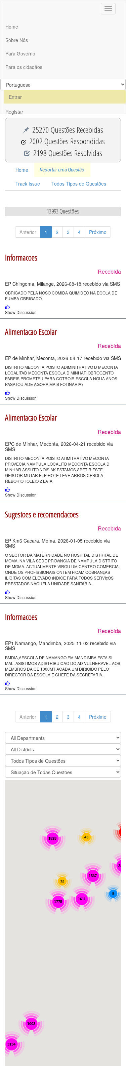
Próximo (98, 232)
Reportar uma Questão (62, 169)
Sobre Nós (16, 40)
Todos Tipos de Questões (78, 183)
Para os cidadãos (23, 67)
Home (11, 26)
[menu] (63, 84)
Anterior (27, 232)
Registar (14, 111)
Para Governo (20, 53)
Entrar (15, 96)
